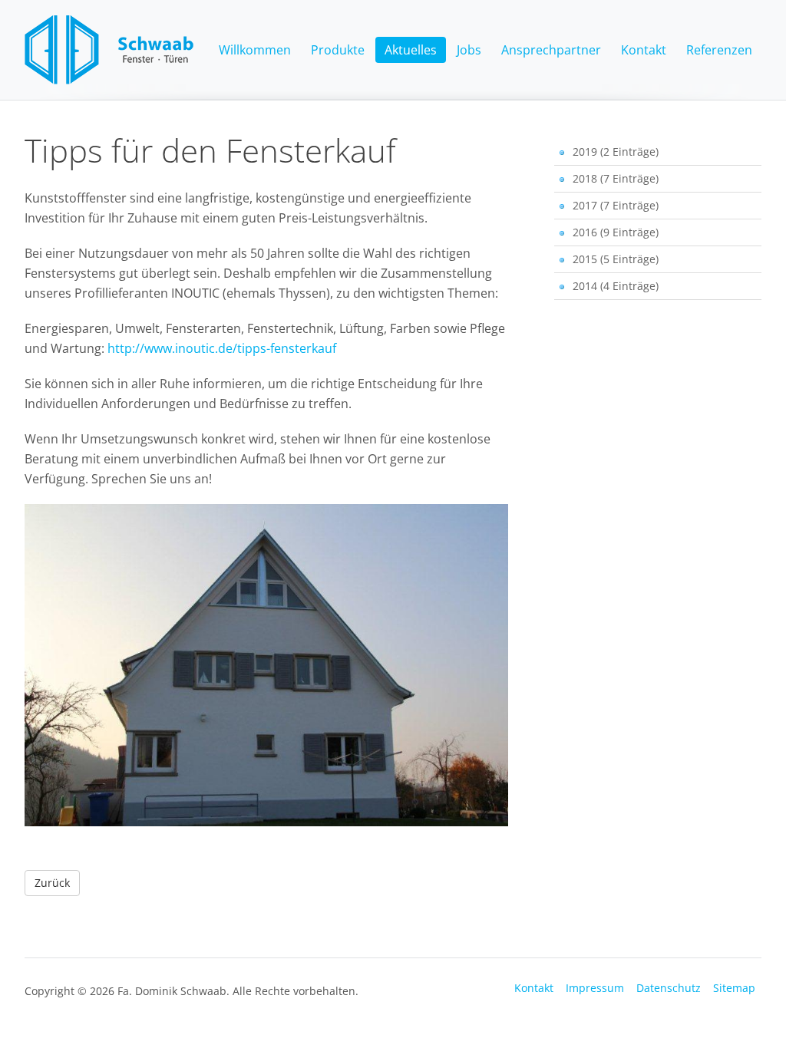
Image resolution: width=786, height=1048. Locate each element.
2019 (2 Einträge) (616, 151)
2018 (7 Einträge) (616, 178)
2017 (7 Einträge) (616, 205)
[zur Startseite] (109, 79)
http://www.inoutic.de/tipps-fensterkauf (221, 348)
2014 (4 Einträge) (616, 285)
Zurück (52, 882)
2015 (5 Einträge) (616, 259)
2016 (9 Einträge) (616, 232)
